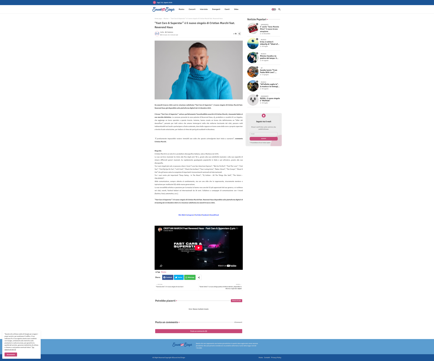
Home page (158, 18)
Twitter (180, 277)
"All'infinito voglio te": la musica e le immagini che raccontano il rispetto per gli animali (270, 85)
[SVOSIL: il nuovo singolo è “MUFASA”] (253, 100)
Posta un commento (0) (198, 331)
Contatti (267, 357)
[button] (274, 9)
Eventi (227, 9)
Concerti (192, 9)
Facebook (169, 277)
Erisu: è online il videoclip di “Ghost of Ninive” (269, 43)
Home (261, 357)
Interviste (204, 9)
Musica (181, 9)
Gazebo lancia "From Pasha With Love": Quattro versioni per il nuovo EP (269, 71)
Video (236, 9)
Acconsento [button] (11, 354)
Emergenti (216, 9)
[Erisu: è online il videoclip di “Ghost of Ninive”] (253, 43)
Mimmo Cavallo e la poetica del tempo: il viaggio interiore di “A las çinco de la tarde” (269, 57)
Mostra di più (236, 300)
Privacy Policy (276, 357)
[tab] (181, 9)
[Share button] (199, 277)
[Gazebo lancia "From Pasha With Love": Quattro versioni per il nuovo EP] (253, 71)
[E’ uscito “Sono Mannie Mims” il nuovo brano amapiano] (253, 28)
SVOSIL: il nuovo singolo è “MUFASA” (270, 99)
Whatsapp (191, 277)
